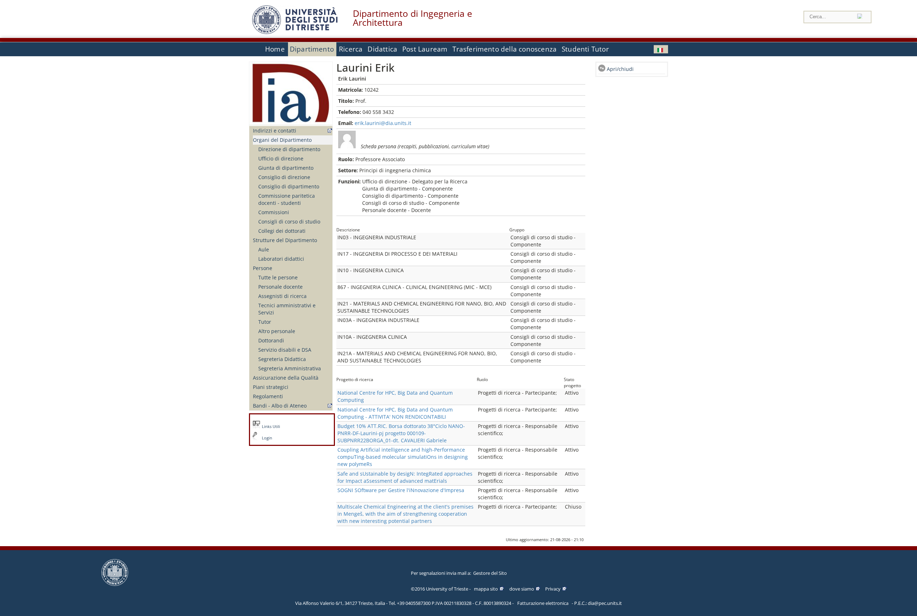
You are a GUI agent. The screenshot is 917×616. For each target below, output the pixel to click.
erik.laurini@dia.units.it (383, 123)
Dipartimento (312, 49)
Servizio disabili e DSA (284, 349)
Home (275, 49)
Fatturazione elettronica (542, 603)
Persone (262, 268)
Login (267, 438)
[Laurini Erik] (661, 49)
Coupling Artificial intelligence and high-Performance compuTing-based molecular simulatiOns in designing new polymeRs (402, 456)
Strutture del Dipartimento (285, 240)
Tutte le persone (278, 277)
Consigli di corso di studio (289, 221)
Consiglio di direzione (284, 177)
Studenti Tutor (585, 49)
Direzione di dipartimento (289, 149)
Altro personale (276, 331)
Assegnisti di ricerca (282, 296)
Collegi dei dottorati (282, 230)
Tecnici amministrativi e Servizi (287, 309)
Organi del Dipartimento (282, 139)
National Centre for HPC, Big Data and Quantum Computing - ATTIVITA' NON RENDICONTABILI (395, 413)
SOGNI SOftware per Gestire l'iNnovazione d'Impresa (400, 490)
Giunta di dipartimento (285, 167)
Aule (263, 249)
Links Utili (271, 426)
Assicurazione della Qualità (285, 377)
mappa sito (486, 589)
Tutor (264, 321)
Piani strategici (270, 387)
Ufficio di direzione (280, 158)
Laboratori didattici (281, 258)
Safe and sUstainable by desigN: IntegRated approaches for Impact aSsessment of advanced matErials (404, 477)
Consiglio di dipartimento (288, 186)
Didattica (382, 49)
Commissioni (273, 212)
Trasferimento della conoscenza (504, 49)
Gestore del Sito (490, 573)
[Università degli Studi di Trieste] (294, 32)
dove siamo (521, 589)
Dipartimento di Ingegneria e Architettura (412, 18)
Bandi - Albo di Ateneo (280, 405)
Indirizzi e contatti (274, 130)
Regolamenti (268, 396)
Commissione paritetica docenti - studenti (286, 199)
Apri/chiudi (620, 69)
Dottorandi (271, 340)
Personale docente (280, 286)
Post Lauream (424, 49)
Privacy (553, 589)
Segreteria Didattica (282, 359)
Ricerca (351, 49)
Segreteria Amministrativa (289, 368)
